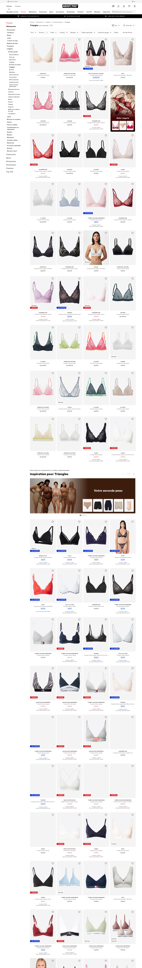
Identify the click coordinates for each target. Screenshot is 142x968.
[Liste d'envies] (129, 6)
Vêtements (40, 22)
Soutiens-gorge (57, 22)
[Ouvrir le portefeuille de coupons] (113, 6)
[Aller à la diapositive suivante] (134, 474)
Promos (41, 32)
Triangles (67, 22)
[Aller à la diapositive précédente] (123, 474)
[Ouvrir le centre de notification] (124, 6)
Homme (17, 6)
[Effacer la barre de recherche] (134, 12)
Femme (9, 6)
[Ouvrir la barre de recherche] (112, 12)
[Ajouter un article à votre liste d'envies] (53, 39)
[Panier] (134, 6)
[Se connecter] (118, 6)
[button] (116, 25)
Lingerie (48, 22)
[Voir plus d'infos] (43, 80)
